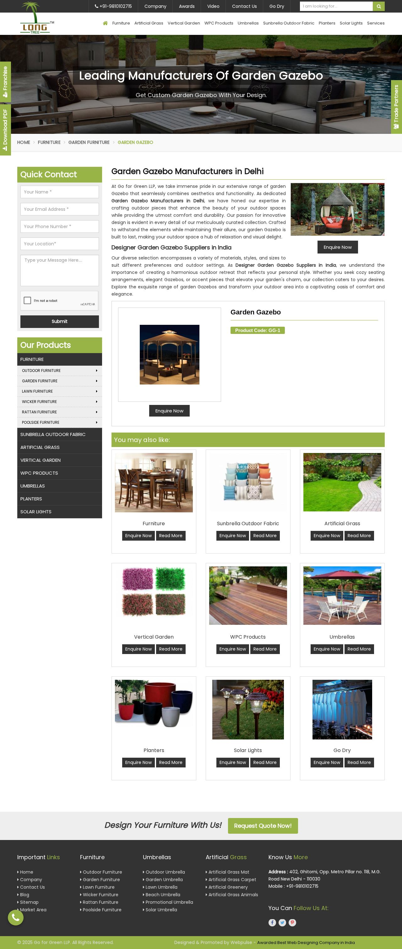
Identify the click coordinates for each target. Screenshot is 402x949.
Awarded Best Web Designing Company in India (306, 943)
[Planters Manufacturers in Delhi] (154, 703)
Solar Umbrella (160, 910)
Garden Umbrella (163, 879)
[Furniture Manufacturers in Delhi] (154, 482)
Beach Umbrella (162, 895)
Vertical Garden (184, 23)
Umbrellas (248, 23)
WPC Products (218, 23)
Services (376, 23)
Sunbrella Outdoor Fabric (288, 23)
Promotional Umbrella (168, 902)
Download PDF (5, 127)
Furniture (121, 23)
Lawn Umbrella (160, 887)
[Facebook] (272, 923)
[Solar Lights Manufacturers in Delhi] (248, 709)
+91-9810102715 (115, 6)
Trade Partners (396, 104)
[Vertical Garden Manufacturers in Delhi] (154, 591)
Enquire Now (169, 410)
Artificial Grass (148, 23)
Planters (327, 23)
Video (213, 6)
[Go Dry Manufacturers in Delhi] (342, 709)
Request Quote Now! (263, 826)
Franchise (5, 79)
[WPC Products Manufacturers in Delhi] (248, 595)
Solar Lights (351, 23)
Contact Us (244, 6)
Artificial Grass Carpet (231, 879)
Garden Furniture (89, 142)
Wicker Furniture (39, 401)
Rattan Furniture (39, 412)
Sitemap (29, 902)
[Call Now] (16, 917)
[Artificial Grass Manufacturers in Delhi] (342, 482)
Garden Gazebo (256, 312)
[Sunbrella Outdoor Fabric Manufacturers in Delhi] (248, 482)
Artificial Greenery (227, 887)
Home (23, 142)
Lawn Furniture (37, 391)
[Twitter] (282, 923)
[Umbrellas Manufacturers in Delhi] (342, 595)
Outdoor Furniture (41, 370)
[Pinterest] (292, 923)
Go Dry (276, 6)
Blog (24, 895)
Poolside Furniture (40, 422)
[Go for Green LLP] (46, 17)
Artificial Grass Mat (228, 872)
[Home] (105, 24)
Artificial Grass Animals (232, 895)
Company (155, 6)
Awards (187, 6)
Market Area (32, 910)
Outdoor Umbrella (164, 872)
